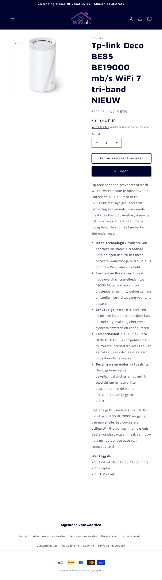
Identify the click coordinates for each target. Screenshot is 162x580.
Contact (23, 536)
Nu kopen (121, 171)
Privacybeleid (131, 536)
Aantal (96, 134)
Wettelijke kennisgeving (77, 545)
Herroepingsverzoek (111, 545)
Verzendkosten (100, 127)
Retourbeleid (109, 536)
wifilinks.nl (75, 570)
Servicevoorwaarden (83, 536)
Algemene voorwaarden (49, 536)
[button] (12, 18)
